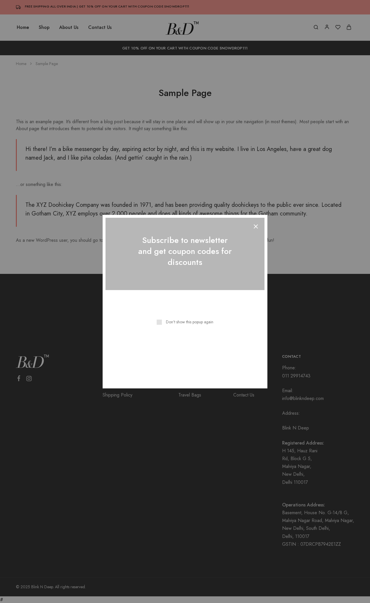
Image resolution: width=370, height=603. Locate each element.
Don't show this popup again (189, 322)
